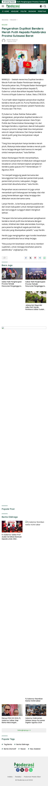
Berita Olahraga (22, 744)
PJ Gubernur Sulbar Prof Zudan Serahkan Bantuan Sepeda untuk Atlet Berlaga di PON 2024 (12, 537)
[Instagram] (26, 770)
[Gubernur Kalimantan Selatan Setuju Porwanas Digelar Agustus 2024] (35, 710)
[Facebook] (18, 770)
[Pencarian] (45, 6)
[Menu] (3, 6)
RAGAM (4, 25)
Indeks (10, 777)
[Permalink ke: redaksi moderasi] (3, 40)
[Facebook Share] (26, 258)
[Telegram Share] (40, 258)
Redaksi (18, 777)
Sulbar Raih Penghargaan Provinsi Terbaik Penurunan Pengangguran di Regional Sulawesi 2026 (12, 284)
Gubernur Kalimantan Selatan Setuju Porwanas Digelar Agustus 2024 (35, 720)
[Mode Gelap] (41, 6)
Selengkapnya (23, 730)
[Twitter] (22, 770)
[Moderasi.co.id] (12, 6)
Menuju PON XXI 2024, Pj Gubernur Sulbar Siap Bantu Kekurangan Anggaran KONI (11, 720)
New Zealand (35, 749)
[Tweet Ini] (30, 258)
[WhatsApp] (31, 770)
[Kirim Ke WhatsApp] (44, 258)
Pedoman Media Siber (32, 777)
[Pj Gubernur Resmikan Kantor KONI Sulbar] (35, 608)
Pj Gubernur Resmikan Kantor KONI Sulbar (34, 700)
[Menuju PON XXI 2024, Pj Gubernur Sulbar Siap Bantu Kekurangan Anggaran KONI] (12, 710)
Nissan (23, 749)
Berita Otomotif (10, 749)
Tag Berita (8, 744)
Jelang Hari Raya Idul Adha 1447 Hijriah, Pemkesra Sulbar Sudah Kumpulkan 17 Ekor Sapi (34, 307)
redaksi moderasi (12, 40)
